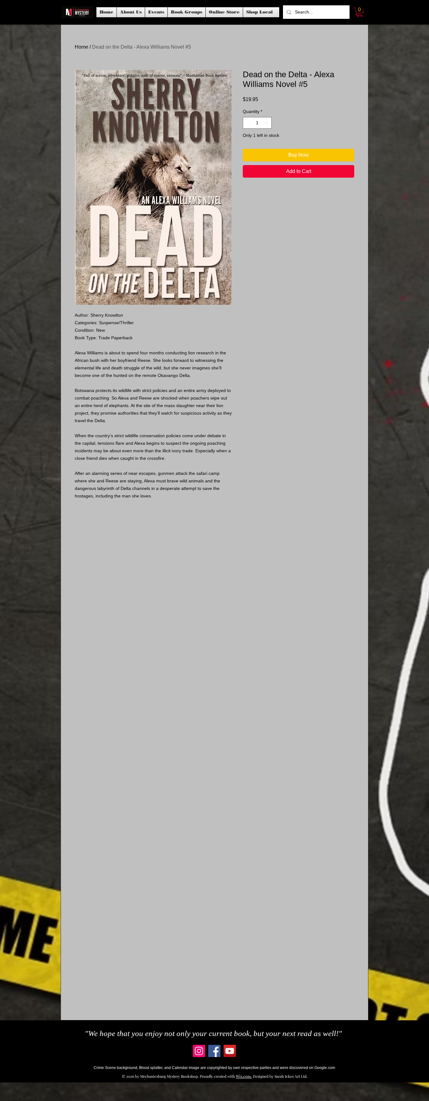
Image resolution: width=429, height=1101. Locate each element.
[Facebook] (214, 1051)
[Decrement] (248, 122)
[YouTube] (230, 1051)
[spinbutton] (257, 122)
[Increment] (267, 122)
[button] (156, 12)
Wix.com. (244, 1076)
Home (81, 47)
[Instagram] (199, 1051)
